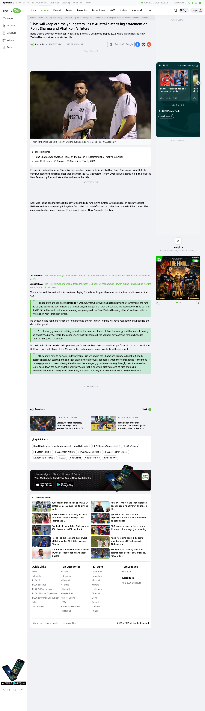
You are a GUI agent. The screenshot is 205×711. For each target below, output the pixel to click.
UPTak (30, 3)
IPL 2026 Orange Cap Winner (45, 598)
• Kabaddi (65, 589)
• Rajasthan (96, 571)
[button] (33, 10)
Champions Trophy (54, 18)
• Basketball (67, 593)
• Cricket (65, 571)
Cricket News (38, 606)
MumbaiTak (42, 3)
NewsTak (20, 3)
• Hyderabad (96, 589)
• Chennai (95, 593)
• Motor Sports (68, 598)
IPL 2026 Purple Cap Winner (45, 593)
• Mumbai (95, 580)
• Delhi (94, 598)
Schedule (11, 33)
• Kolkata (95, 585)
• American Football (70, 606)
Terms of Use (69, 623)
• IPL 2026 (126, 571)
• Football (65, 580)
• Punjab (95, 611)
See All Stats (165, 116)
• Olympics (66, 576)
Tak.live (88, 3)
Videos (10, 40)
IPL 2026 (11, 25)
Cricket (41, 18)
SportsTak (8, 3)
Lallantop (66, 3)
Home (10, 18)
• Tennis (65, 585)
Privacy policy (52, 623)
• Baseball (66, 611)
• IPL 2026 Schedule (131, 583)
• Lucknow (96, 606)
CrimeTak (54, 3)
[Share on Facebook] (137, 44)
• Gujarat (95, 602)
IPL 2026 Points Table (42, 589)
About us (37, 623)
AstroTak (77, 3)
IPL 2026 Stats (39, 585)
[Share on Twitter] (143, 44)
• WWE (64, 602)
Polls (9, 47)
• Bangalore (96, 576)
